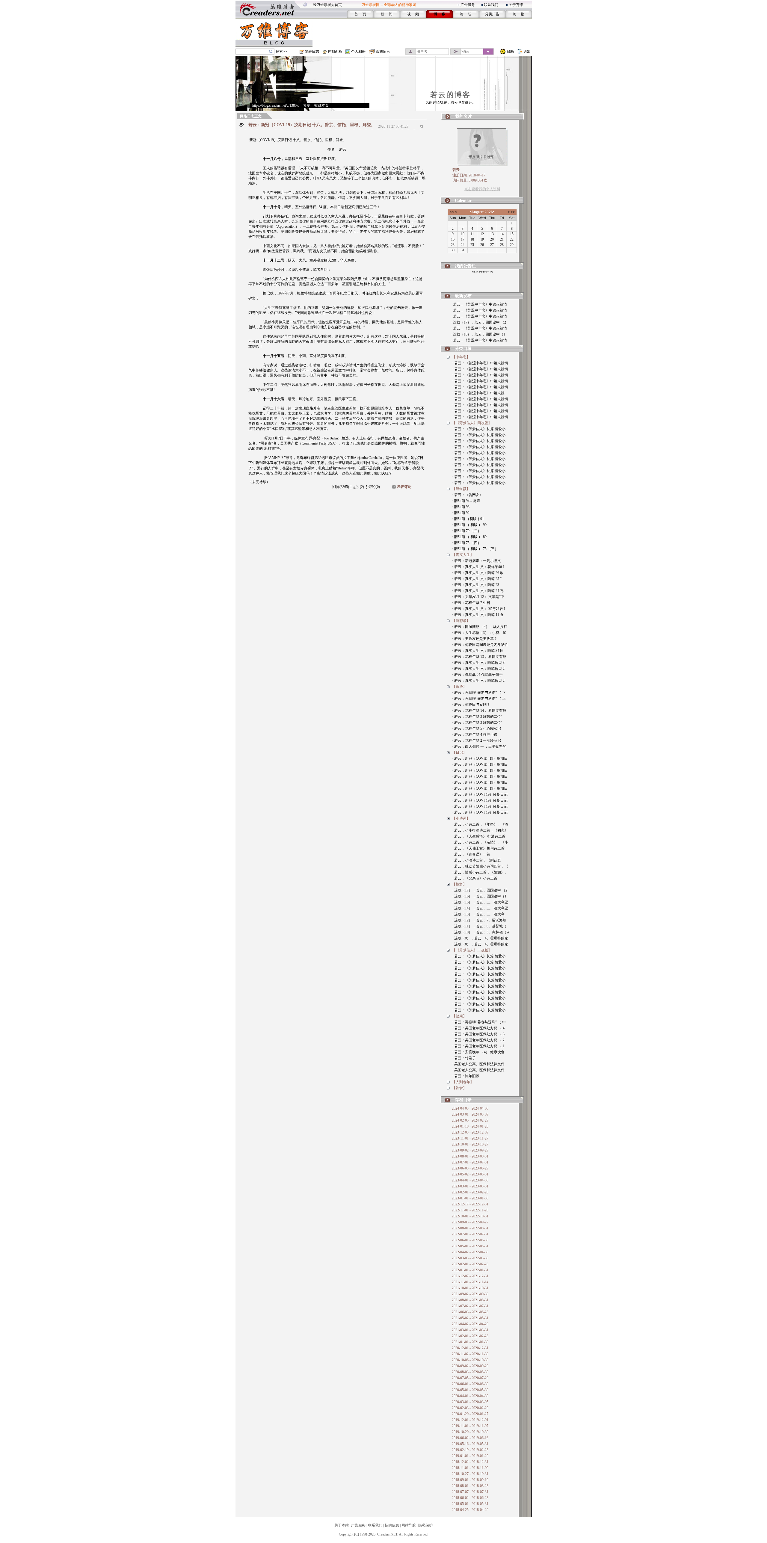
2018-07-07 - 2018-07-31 (470, 1492)
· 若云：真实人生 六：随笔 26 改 (478, 573)
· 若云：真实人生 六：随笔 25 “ (477, 579)
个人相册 (358, 51)
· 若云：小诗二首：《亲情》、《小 (480, 842)
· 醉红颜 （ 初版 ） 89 (469, 537)
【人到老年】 (463, 1082)
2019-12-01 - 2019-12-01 (470, 1420)
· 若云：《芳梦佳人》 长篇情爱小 (478, 968)
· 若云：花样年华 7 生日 (471, 603)
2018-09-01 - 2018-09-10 (470, 1480)
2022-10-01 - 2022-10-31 (470, 1216)
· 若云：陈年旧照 (465, 1076)
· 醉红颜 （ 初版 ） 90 (469, 525)
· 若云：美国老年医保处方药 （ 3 (478, 1034)
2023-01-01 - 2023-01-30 (470, 1198)
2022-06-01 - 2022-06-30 (470, 1240)
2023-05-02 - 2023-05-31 (470, 1174)
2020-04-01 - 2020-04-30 (470, 1396)
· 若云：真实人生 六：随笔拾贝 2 (478, 669)
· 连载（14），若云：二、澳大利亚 (480, 908)
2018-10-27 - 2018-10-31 (470, 1474)
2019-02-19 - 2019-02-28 (470, 1450)
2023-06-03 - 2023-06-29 (470, 1168)
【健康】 (459, 1016)
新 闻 (386, 14)
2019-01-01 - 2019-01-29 (470, 1456)
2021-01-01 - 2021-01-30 (470, 1342)
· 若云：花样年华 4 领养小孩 (474, 734)
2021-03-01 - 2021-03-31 (470, 1330)
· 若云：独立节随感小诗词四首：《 (480, 866)
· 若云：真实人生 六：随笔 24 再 (478, 591)
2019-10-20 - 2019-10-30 (470, 1432)
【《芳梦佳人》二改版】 (472, 950)
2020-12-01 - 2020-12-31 (470, 1348)
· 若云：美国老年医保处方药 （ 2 (478, 1040)
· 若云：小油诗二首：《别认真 (476, 860)
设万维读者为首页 (327, 5)
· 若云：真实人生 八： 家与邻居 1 (478, 609)
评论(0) (374, 487)
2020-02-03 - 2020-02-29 (470, 1408)
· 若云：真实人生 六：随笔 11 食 (478, 615)
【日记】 (459, 752)
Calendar (463, 200)
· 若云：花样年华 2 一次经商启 (476, 740)
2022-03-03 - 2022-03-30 (470, 1258)
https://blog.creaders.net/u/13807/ (275, 105)
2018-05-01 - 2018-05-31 (470, 1504)
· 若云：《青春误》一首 (471, 854)
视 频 (413, 14)
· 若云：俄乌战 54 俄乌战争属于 (477, 674)
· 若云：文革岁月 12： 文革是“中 (478, 597)
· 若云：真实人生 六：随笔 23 (475, 585)
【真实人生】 (463, 555)
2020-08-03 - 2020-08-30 (470, 1372)
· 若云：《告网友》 (467, 495)
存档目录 (463, 1100)
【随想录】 (461, 621)
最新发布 (463, 296)
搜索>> (281, 51)
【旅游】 (459, 884)
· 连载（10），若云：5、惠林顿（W (481, 932)
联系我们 (491, 5)
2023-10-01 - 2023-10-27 (470, 1144)
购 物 (518, 14)
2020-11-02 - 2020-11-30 (470, 1354)
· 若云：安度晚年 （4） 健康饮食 (478, 1052)
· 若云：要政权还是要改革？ (474, 639)
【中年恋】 (461, 357)
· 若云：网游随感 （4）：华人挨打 (479, 627)
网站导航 (408, 1525)
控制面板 (335, 51)
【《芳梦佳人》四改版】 (472, 423)
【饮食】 (459, 1088)
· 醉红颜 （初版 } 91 (468, 519)
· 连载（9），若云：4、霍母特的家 (480, 938)
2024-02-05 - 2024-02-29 (470, 1120)
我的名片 (463, 116)
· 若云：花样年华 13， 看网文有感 (479, 657)
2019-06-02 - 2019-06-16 (470, 1438)
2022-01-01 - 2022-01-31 (470, 1270)
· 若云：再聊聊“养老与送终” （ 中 (479, 1022)
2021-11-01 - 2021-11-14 (470, 1282)
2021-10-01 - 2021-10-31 (470, 1288)
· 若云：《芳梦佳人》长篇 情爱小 (478, 429)
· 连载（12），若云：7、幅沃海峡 (479, 920)
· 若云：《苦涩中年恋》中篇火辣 (478, 393)
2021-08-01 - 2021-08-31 (470, 1300)
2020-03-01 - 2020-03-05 (470, 1402)
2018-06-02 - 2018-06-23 (470, 1498)
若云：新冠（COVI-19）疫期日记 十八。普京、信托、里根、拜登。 (311, 125)
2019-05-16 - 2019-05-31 (470, 1444)
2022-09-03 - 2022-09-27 (470, 1222)
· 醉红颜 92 (460, 513)
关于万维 (516, 5)
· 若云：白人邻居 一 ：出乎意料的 (479, 746)
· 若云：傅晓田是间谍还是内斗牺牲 (480, 645)
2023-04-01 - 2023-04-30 (470, 1180)
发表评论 (404, 487)
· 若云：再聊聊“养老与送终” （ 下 (479, 692)
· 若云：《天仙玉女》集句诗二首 (478, 848)
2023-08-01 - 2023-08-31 (470, 1156)
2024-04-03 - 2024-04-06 (470, 1108)
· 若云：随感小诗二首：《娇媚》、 (480, 872)
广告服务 (467, 5)
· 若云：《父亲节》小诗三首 (474, 878)
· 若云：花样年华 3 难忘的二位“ (477, 716)
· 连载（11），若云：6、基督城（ (479, 926)
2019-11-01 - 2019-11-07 (470, 1426)
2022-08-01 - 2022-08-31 (470, 1228)
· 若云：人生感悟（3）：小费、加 (479, 633)
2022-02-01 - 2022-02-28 (470, 1264)
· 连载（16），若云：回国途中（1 (478, 334)
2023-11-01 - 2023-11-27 (470, 1138)
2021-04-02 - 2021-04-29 (470, 1324)
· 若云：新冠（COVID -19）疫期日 (480, 758)
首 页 (360, 14)
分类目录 (463, 348)
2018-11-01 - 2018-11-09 (470, 1468)
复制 (306, 105)
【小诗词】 (461, 818)
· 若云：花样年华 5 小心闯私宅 (476, 728)
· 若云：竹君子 (464, 1058)
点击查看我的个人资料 (482, 189)
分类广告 (492, 14)
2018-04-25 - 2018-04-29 (470, 1510)
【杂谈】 (459, 686)
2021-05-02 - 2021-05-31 (470, 1318)
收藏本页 (321, 105)
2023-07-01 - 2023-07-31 (470, 1162)
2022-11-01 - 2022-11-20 (470, 1210)
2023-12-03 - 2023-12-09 (470, 1132)
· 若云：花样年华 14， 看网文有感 (479, 710)
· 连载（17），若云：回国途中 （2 (478, 322)
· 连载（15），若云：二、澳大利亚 (480, 902)
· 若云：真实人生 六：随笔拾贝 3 (478, 663)
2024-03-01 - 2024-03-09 (470, 1114)
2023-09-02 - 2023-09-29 (470, 1150)
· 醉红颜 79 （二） (466, 531)
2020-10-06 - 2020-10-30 (470, 1360)
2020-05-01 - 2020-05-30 (470, 1390)
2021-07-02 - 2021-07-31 (470, 1306)
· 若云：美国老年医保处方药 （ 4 (478, 1028)
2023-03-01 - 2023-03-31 (470, 1186)
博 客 (439, 14)
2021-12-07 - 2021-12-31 (470, 1276)
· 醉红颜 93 (460, 507)
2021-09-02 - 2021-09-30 (470, 1294)
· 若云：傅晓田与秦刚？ (471, 704)
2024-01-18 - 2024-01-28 (470, 1126)
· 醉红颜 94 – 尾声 (466, 501)
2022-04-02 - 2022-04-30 (470, 1252)
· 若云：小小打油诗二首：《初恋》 (480, 830)
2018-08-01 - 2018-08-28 (470, 1486)
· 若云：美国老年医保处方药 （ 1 (478, 1046)
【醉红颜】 (461, 489)
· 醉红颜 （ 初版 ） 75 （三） (475, 549)
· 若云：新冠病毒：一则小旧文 (476, 561)
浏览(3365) (340, 487)
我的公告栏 (465, 266)
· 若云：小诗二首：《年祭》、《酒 (480, 824)
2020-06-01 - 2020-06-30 (470, 1384)
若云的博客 (450, 95)
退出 (527, 51)
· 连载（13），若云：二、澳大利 (478, 914)
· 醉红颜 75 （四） (466, 543)
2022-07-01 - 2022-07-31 (470, 1234)
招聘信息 (392, 1525)
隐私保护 (425, 1525)
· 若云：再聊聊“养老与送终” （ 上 (479, 698)
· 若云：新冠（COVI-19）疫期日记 (480, 794)
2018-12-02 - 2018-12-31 (470, 1462)
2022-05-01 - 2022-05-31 (470, 1246)
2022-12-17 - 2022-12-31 (470, 1204)
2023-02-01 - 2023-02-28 (470, 1192)
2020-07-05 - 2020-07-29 (470, 1378)
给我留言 (383, 51)
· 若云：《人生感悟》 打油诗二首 (478, 836)
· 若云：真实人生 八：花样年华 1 (478, 567)
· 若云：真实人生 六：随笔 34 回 (478, 651)
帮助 (510, 51)
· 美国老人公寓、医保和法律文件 (478, 1064)
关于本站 (341, 1525)
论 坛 (466, 14)
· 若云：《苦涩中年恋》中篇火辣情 (479, 304)
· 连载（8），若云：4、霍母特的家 (480, 944)
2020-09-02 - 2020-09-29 (470, 1366)
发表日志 (312, 51)
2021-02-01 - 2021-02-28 (470, 1336)
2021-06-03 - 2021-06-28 (470, 1312)
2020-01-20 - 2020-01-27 (470, 1414)
